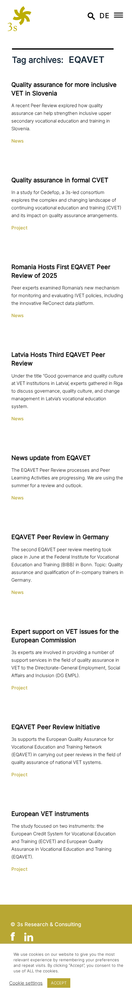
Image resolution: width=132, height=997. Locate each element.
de (104, 15)
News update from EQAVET (51, 458)
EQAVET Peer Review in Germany (60, 537)
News (17, 141)
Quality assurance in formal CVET (59, 180)
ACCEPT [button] (59, 982)
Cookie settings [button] (26, 983)
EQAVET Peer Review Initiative (55, 727)
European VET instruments (50, 813)
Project (19, 228)
